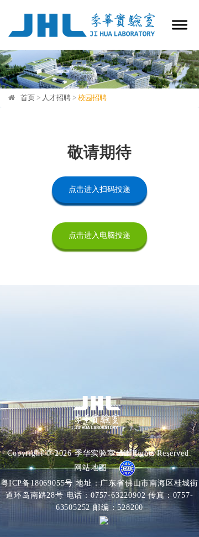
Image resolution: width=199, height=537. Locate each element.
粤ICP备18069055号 (37, 483)
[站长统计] (99, 519)
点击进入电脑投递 (99, 235)
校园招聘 (92, 97)
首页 (27, 97)
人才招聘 (56, 97)
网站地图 (90, 467)
